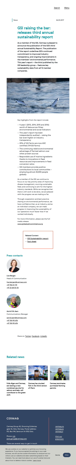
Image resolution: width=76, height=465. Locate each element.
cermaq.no (59, 426)
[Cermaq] (16, 8)
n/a (14, 436)
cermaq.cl (59, 431)
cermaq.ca (59, 429)
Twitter (28, 336)
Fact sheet (31, 242)
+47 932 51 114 (12, 285)
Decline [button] (57, 455)
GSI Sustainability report (37, 239)
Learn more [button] (37, 460)
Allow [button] (66, 455)
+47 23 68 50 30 (13, 288)
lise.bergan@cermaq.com (17, 282)
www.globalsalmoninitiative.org (30, 224)
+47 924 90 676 (12, 320)
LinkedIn (43, 336)
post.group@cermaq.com (17, 439)
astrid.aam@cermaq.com (17, 318)
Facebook (35, 336)
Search (57, 8)
